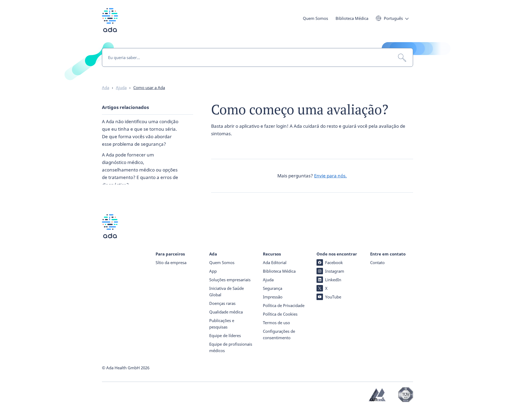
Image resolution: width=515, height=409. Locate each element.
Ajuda (268, 279)
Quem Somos (315, 18)
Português (393, 18)
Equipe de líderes (225, 335)
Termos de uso (276, 322)
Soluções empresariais (230, 279)
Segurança (272, 288)
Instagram (334, 271)
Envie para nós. (330, 176)
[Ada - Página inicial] (110, 24)
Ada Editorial (274, 262)
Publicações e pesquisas (221, 324)
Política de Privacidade (283, 305)
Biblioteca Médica (352, 18)
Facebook (334, 262)
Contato (377, 262)
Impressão (272, 297)
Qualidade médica (226, 312)
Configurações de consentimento (279, 334)
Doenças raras (222, 303)
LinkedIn (333, 279)
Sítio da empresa (171, 262)
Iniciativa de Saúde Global (226, 291)
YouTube (333, 297)
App (213, 271)
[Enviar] (402, 57)
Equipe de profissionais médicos (230, 347)
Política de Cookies (280, 314)
